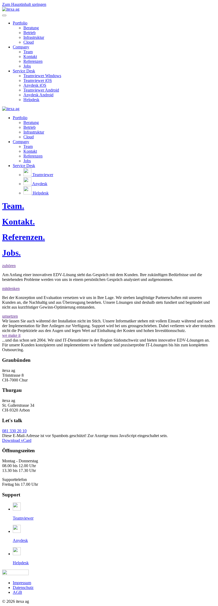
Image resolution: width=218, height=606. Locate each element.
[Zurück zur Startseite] (10, 9)
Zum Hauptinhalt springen (24, 4)
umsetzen (10, 316)
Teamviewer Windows (42, 75)
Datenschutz (23, 587)
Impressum (22, 582)
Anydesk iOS (34, 85)
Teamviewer (42, 174)
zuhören (9, 265)
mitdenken (11, 288)
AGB (17, 592)
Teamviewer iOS (37, 80)
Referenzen (33, 61)
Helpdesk (31, 99)
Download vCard (16, 440)
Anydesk (39, 183)
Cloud (28, 42)
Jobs (27, 66)
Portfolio (20, 23)
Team (28, 51)
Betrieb (29, 32)
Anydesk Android (38, 95)
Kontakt (30, 56)
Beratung (31, 28)
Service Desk (24, 71)
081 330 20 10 (14, 431)
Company (21, 47)
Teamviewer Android (41, 90)
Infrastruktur (33, 37)
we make (11, 335)
